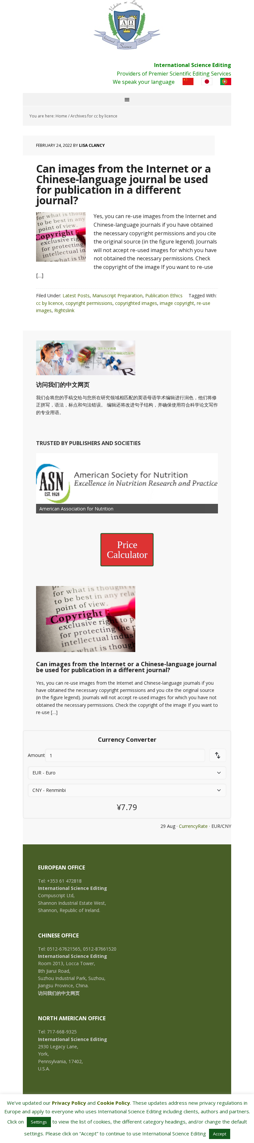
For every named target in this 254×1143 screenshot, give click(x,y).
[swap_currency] (218, 755)
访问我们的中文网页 (63, 384)
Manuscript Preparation (117, 295)
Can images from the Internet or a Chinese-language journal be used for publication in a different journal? (123, 184)
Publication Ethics (164, 295)
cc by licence (49, 303)
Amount (36, 755)
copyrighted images (136, 303)
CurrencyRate (193, 826)
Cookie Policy (113, 1102)
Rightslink (64, 310)
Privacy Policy (69, 1102)
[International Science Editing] (127, 24)
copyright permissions (88, 303)
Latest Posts (76, 295)
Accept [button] (219, 1134)
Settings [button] (39, 1122)
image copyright (177, 303)
